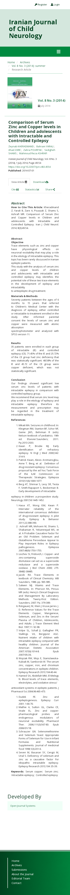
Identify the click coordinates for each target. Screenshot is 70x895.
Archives (25, 62)
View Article (18, 182)
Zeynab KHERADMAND (21, 146)
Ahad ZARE (14, 150)
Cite (13, 189)
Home (11, 62)
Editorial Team (21, 878)
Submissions (19, 869)
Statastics (31, 189)
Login (56, 4)
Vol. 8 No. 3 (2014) (51, 100)
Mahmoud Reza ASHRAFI (33, 153)
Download (39, 182)
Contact (16, 883)
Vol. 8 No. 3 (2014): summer (28, 66)
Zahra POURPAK (32, 150)
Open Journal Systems (22, 805)
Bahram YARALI (45, 146)
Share (49, 189)
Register (42, 4)
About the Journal (22, 874)
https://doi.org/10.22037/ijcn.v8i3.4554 (29, 166)
